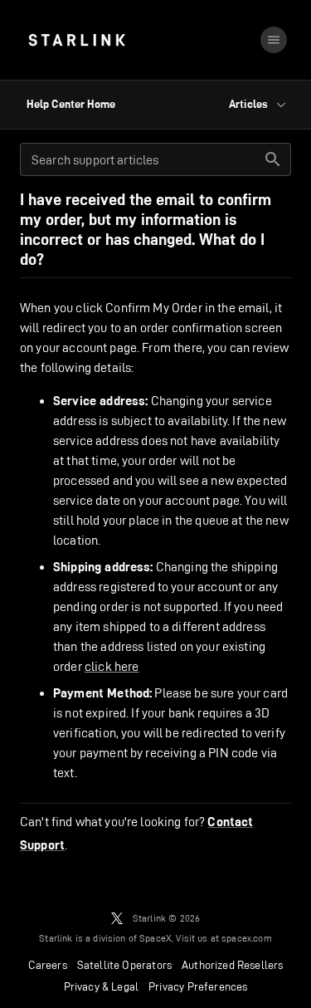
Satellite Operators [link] (124, 964)
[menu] (273, 40)
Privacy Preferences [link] (197, 986)
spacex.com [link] (246, 937)
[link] (77, 40)
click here (112, 666)
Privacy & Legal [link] (101, 986)
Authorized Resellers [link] (232, 964)
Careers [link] (47, 964)
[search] (272, 159)
